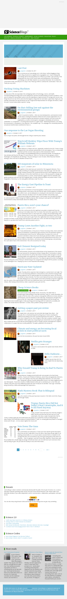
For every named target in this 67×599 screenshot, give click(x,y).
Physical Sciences (18, 36)
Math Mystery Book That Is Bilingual (36, 390)
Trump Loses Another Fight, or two (35, 225)
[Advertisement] (33, 14)
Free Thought (35, 38)
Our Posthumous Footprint (11, 552)
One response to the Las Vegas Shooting (23, 130)
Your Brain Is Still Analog (12, 523)
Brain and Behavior (23, 290)
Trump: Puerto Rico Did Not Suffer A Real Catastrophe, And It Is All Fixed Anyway (47, 405)
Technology (26, 38)
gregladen (23, 71)
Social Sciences (38, 36)
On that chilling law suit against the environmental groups (35, 108)
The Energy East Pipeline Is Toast (34, 184)
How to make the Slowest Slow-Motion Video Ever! (54, 552)
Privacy (30, 588)
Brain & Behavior (15, 38)
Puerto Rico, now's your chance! (33, 205)
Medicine (7, 38)
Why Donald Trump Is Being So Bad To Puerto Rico (40, 369)
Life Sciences (8, 36)
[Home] (14, 32)
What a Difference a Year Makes (33, 552)
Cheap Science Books (28, 287)
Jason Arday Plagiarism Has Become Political (17, 536)
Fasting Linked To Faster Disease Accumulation (18, 521)
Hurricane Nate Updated (29, 267)
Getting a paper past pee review (33, 308)
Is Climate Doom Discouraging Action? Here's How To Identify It (23, 526)
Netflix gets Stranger (41, 341)
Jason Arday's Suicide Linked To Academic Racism (19, 538)
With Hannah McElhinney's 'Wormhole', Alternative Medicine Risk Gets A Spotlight (27, 525)
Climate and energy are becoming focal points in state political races (37, 329)
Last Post (22, 68)
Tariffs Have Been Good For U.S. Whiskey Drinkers (19, 520)
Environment (29, 36)
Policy (54, 36)
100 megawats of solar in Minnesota (35, 164)
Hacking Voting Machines (17, 88)
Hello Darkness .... (53, 354)
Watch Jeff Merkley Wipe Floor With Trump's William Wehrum (40, 142)
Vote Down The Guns (28, 426)
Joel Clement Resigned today (32, 246)
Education (47, 36)
